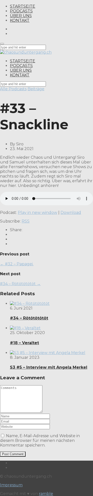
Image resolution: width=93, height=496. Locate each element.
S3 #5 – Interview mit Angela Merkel (48, 367)
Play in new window (37, 212)
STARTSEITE (22, 6)
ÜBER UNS (21, 15)
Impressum (11, 485)
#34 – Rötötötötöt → (20, 283)
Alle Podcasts (13, 89)
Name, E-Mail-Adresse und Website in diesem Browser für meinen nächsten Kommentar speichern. (40, 440)
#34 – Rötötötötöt (29, 318)
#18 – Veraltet (24, 342)
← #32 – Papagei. (16, 264)
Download (71, 212)
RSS (26, 221)
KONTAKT (20, 20)
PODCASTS (21, 11)
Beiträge (36, 89)
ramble (46, 493)
